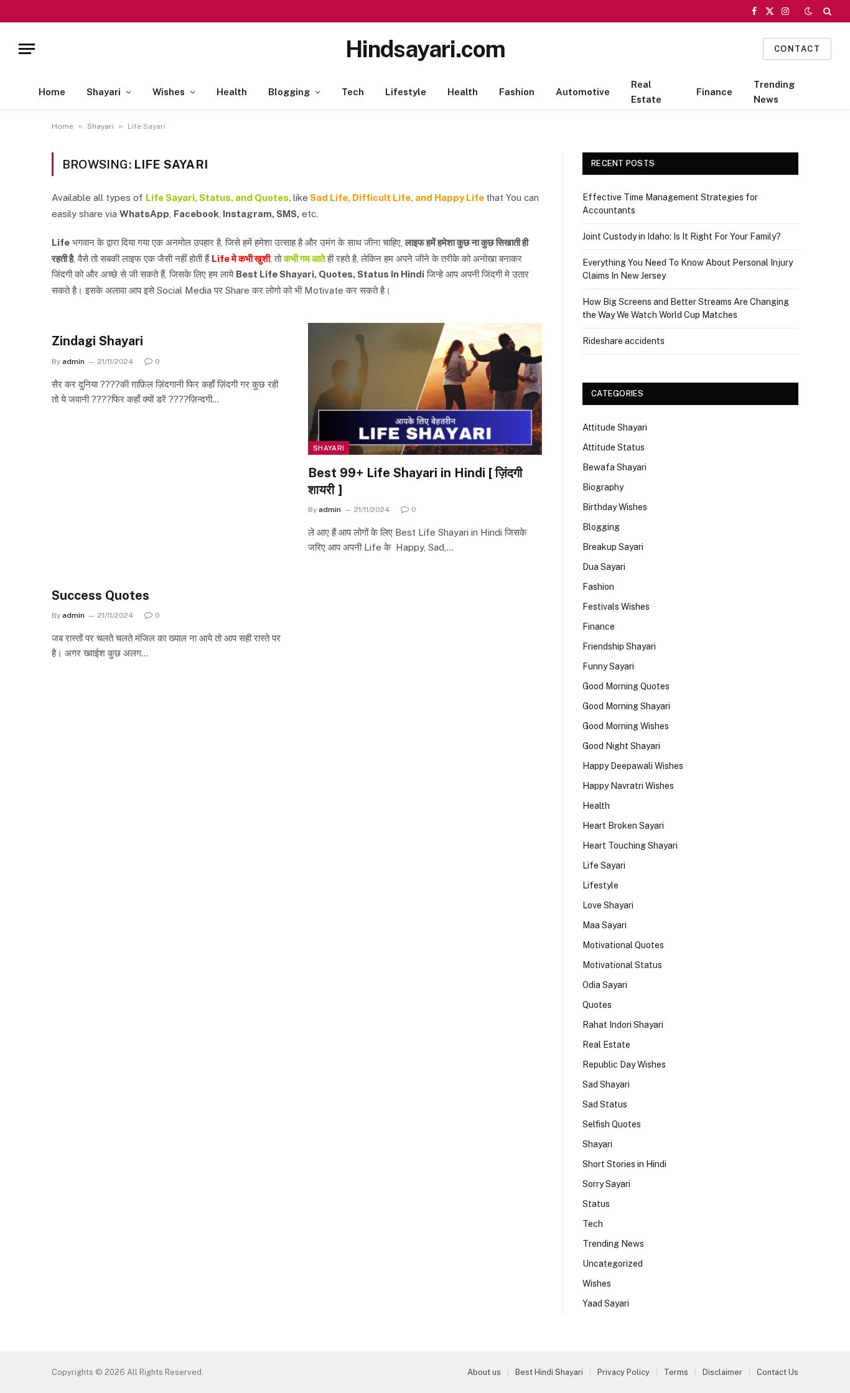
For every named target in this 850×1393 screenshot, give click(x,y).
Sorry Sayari (606, 1184)
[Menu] (27, 49)
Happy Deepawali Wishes (632, 766)
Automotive (583, 91)
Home (52, 91)
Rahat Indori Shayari (622, 1025)
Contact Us (777, 1372)
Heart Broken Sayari (623, 826)
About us (484, 1372)
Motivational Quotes (623, 945)
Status (596, 1204)
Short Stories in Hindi (624, 1164)
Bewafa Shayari (614, 467)
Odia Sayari (604, 985)
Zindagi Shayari (97, 340)
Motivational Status (622, 965)
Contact (797, 49)
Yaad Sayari (605, 1303)
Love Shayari (607, 905)
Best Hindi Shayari (549, 1372)
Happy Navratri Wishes (628, 786)
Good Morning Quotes (626, 686)
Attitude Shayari (614, 427)
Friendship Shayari (619, 646)
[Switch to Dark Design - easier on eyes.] (808, 11)
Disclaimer (722, 1372)
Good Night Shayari (621, 746)
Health (232, 91)
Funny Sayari (608, 666)
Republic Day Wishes (624, 1064)
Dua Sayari (603, 567)
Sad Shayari (606, 1084)
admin (73, 361)
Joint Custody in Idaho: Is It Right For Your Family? (681, 236)
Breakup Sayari (612, 547)
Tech (353, 91)
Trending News (774, 92)
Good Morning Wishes (625, 726)
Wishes (168, 91)
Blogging (289, 91)
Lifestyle (405, 91)
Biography (602, 487)
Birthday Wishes (614, 507)
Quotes (597, 1005)
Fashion (517, 91)
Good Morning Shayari (626, 706)
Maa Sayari (604, 925)
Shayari (103, 91)
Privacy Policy (623, 1372)
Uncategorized (612, 1264)
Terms (676, 1372)
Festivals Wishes (616, 607)
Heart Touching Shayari (630, 845)
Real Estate (646, 92)
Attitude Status (613, 447)
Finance (714, 91)
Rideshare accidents (623, 341)
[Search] (826, 11)
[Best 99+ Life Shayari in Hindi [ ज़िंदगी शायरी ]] (425, 389)
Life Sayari (603, 865)
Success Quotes (100, 595)
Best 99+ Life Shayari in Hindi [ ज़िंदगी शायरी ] (415, 481)
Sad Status (604, 1104)
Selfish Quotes (611, 1124)
